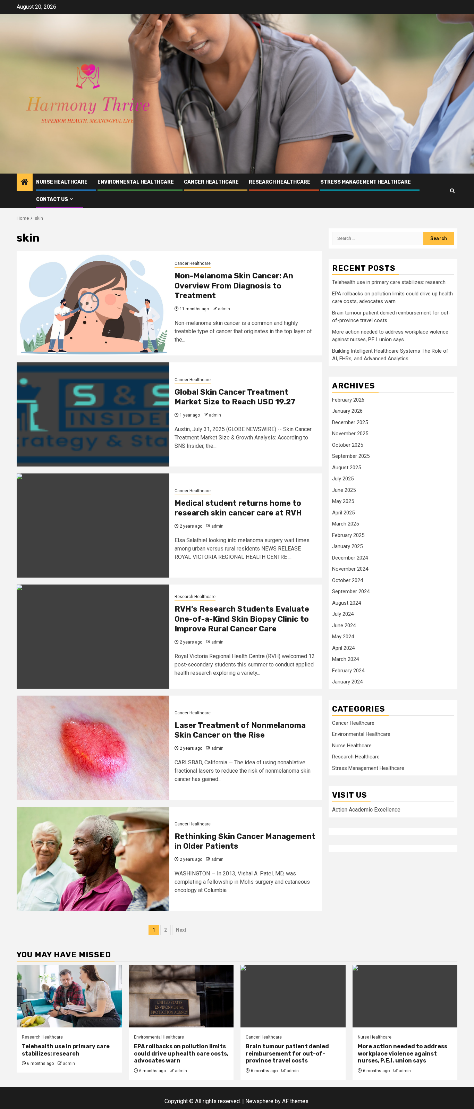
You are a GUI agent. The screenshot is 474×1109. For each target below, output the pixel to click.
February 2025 (348, 535)
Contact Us (52, 199)
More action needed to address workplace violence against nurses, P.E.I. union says (402, 1053)
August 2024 (346, 603)
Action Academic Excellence (366, 809)
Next (181, 930)
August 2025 (346, 467)
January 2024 (347, 682)
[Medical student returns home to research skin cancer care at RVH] (93, 525)
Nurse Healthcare (61, 182)
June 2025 (344, 490)
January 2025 (347, 547)
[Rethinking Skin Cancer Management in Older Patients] (93, 859)
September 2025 (351, 456)
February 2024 (348, 670)
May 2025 (343, 501)
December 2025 (350, 422)
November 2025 (350, 434)
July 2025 (343, 479)
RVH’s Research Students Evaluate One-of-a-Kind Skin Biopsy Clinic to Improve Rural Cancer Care (242, 618)
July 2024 (343, 614)
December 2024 (350, 558)
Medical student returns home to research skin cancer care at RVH (238, 508)
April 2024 (343, 648)
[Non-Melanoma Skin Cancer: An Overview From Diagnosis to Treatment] (93, 303)
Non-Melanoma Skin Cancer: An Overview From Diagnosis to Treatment (234, 285)
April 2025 (343, 513)
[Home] (24, 182)
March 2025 (345, 524)
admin (224, 308)
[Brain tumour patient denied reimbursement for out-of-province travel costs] (293, 996)
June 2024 (344, 625)
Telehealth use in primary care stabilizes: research (389, 282)
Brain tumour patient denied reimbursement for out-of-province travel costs (287, 1053)
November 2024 (350, 569)
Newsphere (259, 1101)
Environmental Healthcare (136, 182)
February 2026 (348, 400)
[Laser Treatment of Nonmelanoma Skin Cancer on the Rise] (93, 748)
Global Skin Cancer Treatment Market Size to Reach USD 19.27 (235, 397)
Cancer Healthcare (211, 182)
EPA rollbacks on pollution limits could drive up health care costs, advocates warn (181, 1053)
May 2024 (343, 637)
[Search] (452, 191)
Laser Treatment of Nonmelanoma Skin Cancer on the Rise (240, 730)
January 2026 (347, 411)
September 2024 (351, 592)
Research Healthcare (279, 182)
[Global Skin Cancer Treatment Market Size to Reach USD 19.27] (93, 414)
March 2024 (345, 659)
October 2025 (347, 445)
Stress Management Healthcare (365, 182)
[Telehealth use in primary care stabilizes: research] (69, 996)
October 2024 (347, 580)
